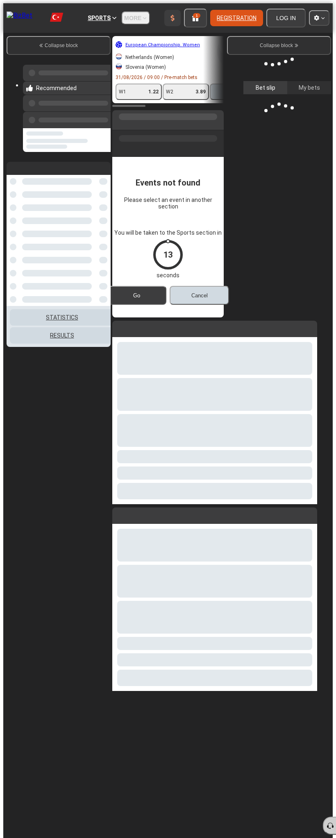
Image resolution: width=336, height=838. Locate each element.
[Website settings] (319, 18)
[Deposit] (172, 18)
